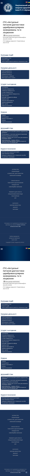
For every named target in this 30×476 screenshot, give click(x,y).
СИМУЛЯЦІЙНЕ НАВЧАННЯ (15, 186)
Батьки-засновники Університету (11, 93)
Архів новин (14, 239)
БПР (15, 198)
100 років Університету (8, 89)
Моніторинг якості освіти (8, 77)
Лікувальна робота (7, 74)
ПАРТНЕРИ (15, 209)
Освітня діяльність (7, 71)
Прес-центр (5, 103)
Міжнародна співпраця (8, 76)
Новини (4, 115)
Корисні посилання (7, 105)
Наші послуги (5, 95)
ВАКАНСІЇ (15, 207)
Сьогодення (5, 87)
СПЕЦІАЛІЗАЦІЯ (15, 171)
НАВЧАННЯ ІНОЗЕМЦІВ (15, 175)
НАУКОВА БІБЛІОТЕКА (15, 205)
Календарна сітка (6, 58)
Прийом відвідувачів (7, 102)
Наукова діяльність (7, 72)
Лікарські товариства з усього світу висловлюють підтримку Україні (15, 138)
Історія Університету (7, 92)
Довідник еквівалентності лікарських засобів (14, 155)
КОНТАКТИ (15, 203)
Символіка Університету (8, 90)
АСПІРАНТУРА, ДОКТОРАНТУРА (15, 173)
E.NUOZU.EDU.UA (15, 180)
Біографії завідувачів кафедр (9, 97)
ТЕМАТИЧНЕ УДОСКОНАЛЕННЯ (15, 182)
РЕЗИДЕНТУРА (15, 184)
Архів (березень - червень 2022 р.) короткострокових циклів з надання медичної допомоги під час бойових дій (14, 141)
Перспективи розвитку (8, 100)
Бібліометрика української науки (10, 151)
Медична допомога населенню (10, 135)
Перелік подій (5, 59)
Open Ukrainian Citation (8, 153)
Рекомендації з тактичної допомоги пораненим (14, 134)
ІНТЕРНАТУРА (15, 169)
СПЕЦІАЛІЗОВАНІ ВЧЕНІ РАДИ (15, 194)
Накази (4, 120)
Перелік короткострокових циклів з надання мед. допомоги (15, 132)
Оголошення (5, 116)
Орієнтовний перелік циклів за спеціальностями (15, 61)
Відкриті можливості (7, 118)
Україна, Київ (5, 98)
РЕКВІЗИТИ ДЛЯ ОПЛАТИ (15, 192)
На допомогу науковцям (8, 156)
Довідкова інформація (14, 238)
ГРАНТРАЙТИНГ (15, 196)
